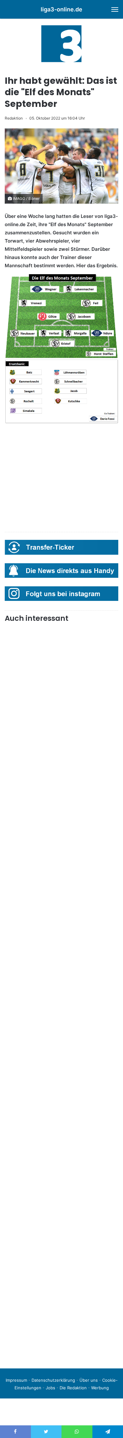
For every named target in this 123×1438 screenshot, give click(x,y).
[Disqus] (61, 1275)
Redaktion (14, 118)
